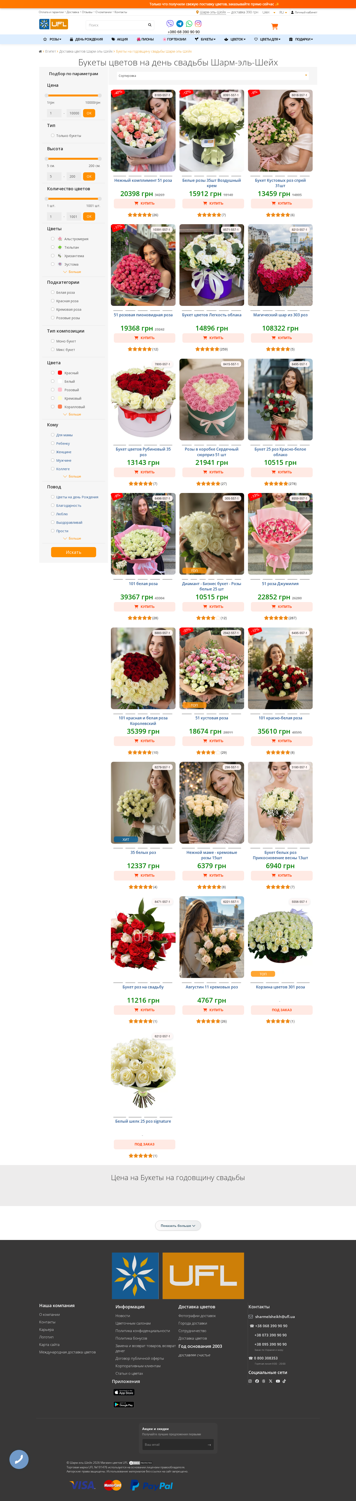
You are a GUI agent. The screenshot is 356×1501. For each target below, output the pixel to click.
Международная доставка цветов (67, 1352)
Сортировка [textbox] (127, 76)
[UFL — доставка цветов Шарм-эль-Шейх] (53, 23)
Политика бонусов (131, 1338)
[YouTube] (278, 1381)
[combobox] (213, 76)
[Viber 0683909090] (170, 25)
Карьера (46, 1329)
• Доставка (72, 12)
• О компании (102, 12)
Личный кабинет (306, 12)
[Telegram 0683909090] (180, 25)
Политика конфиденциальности (143, 1330)
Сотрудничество (192, 1330)
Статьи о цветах (129, 1373)
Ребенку (63, 443)
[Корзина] (275, 27)
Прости (62, 531)
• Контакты (120, 12)
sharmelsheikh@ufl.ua (275, 1316)
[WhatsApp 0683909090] (189, 25)
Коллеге (63, 469)
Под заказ (282, 1010)
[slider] (46, 95)
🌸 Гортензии (174, 39)
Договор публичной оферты (140, 1358)
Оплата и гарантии (51, 12)
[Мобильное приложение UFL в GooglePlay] (124, 1404)
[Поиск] (149, 24)
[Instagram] (198, 25)
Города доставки (192, 1323)
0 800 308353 (266, 1358)
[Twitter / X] (271, 1381)
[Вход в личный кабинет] (292, 12)
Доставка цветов (192, 1338)
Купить (147, 203)
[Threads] (264, 1381)
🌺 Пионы (145, 39)
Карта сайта (49, 1344)
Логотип (46, 1336)
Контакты (47, 1321)
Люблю (62, 514)
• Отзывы (86, 12)
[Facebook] (257, 1381)
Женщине (63, 452)
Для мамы (64, 435)
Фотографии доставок (197, 1315)
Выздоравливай (69, 522)
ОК (89, 113)
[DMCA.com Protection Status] (141, 1463)
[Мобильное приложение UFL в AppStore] (124, 1391)
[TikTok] (285, 1381)
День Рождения (88, 39)
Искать (73, 552)
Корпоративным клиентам (138, 1365)
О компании (49, 1314)
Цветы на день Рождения (77, 497)
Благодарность (68, 505)
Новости (123, 1315)
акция (122, 39)
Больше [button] (75, 271)
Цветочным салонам (133, 1323)
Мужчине (63, 460)
